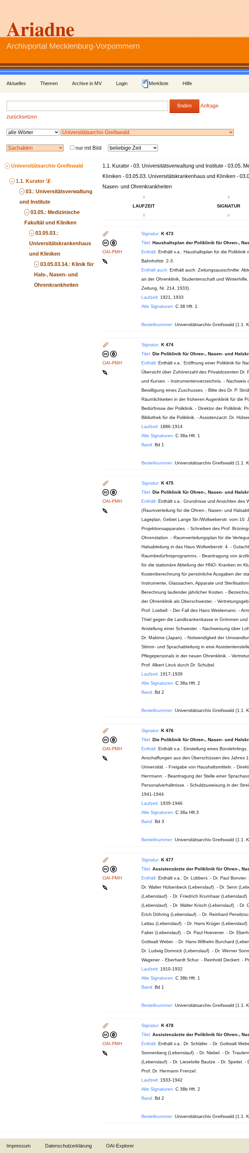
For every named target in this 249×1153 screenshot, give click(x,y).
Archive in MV (87, 83)
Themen (49, 83)
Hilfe (187, 83)
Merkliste (158, 83)
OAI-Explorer (120, 1145)
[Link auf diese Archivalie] (105, 260)
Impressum (18, 1145)
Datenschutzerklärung (68, 1145)
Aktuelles (16, 83)
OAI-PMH (112, 251)
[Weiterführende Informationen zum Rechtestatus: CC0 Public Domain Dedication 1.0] (109, 242)
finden (184, 105)
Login (121, 83)
